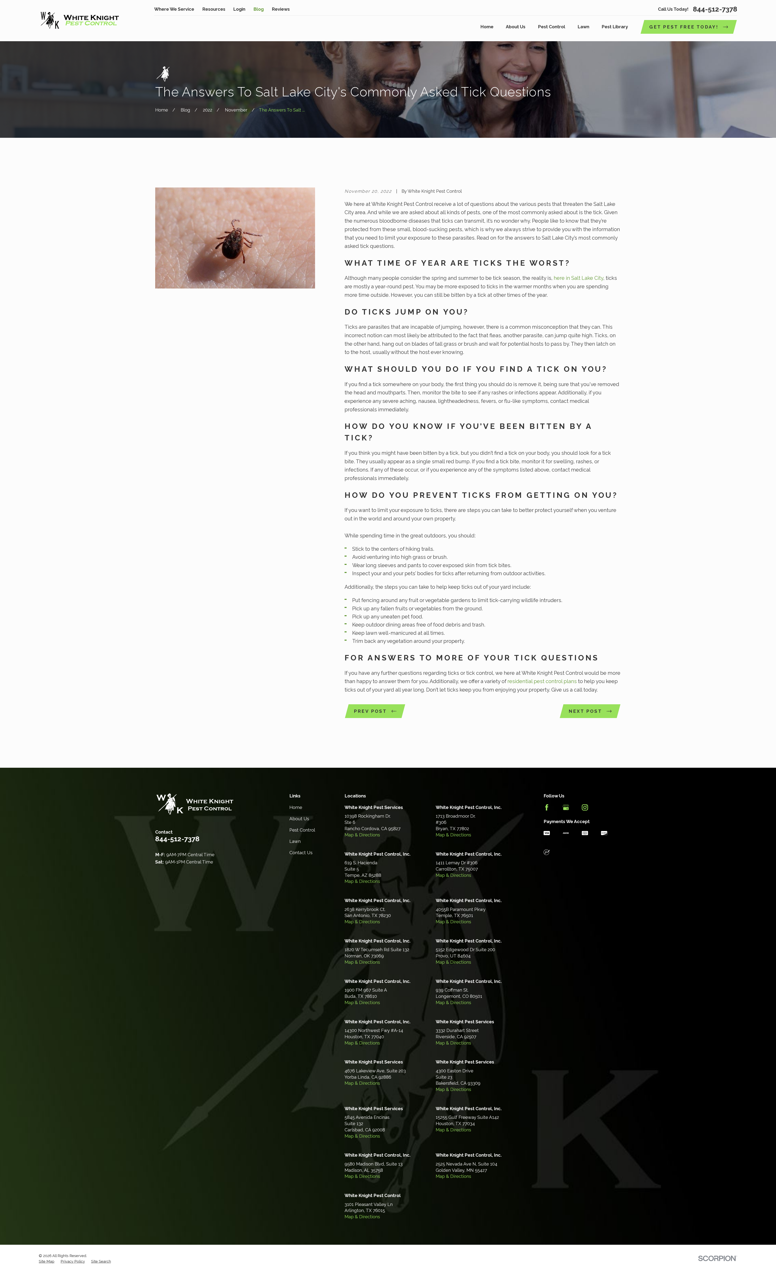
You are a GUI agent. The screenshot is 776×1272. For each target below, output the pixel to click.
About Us (299, 818)
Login (239, 9)
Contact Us (300, 852)
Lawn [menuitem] (583, 26)
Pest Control (302, 830)
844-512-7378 (715, 9)
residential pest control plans (542, 681)
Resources (213, 9)
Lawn (295, 841)
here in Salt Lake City (578, 278)
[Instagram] (585, 807)
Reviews (281, 9)
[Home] (79, 20)
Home (295, 807)
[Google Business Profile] (566, 807)
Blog (258, 9)
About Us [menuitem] (515, 26)
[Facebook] (547, 807)
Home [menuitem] (486, 26)
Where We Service (174, 9)
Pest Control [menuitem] (551, 26)
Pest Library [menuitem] (615, 26)
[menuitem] (46, 1261)
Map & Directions (362, 834)
